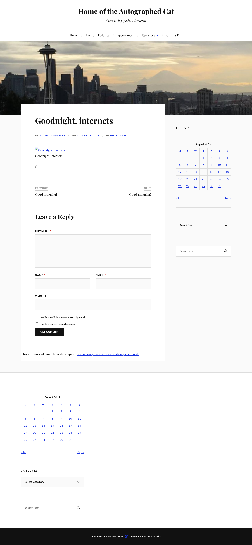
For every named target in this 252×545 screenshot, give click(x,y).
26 (180, 186)
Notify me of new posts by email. (57, 323)
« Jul (178, 198)
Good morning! (46, 194)
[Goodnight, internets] (50, 150)
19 (180, 178)
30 (211, 186)
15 (203, 171)
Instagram (118, 135)
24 (219, 178)
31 (219, 186)
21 (195, 178)
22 (203, 178)
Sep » (228, 198)
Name (40, 275)
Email (101, 275)
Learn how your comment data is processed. (108, 354)
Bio (88, 35)
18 (227, 171)
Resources (148, 35)
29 (203, 186)
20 (187, 178)
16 (211, 171)
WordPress (115, 536)
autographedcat (52, 135)
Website (41, 295)
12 (180, 171)
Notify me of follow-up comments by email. (62, 317)
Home (74, 35)
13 (187, 171)
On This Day (174, 35)
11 (227, 164)
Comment (43, 231)
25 (227, 178)
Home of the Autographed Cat (126, 11)
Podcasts (103, 35)
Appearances (125, 35)
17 (219, 171)
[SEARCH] (225, 251)
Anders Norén (151, 536)
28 (195, 186)
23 (211, 178)
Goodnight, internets (74, 120)
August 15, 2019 (88, 135)
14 (195, 171)
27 (187, 186)
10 (219, 164)
